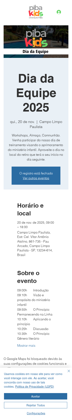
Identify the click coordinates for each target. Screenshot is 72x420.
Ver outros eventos (36, 178)
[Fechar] (66, 373)
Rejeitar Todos (35, 405)
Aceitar (35, 396)
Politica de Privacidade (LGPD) (34, 386)
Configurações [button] (36, 413)
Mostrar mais (26, 345)
